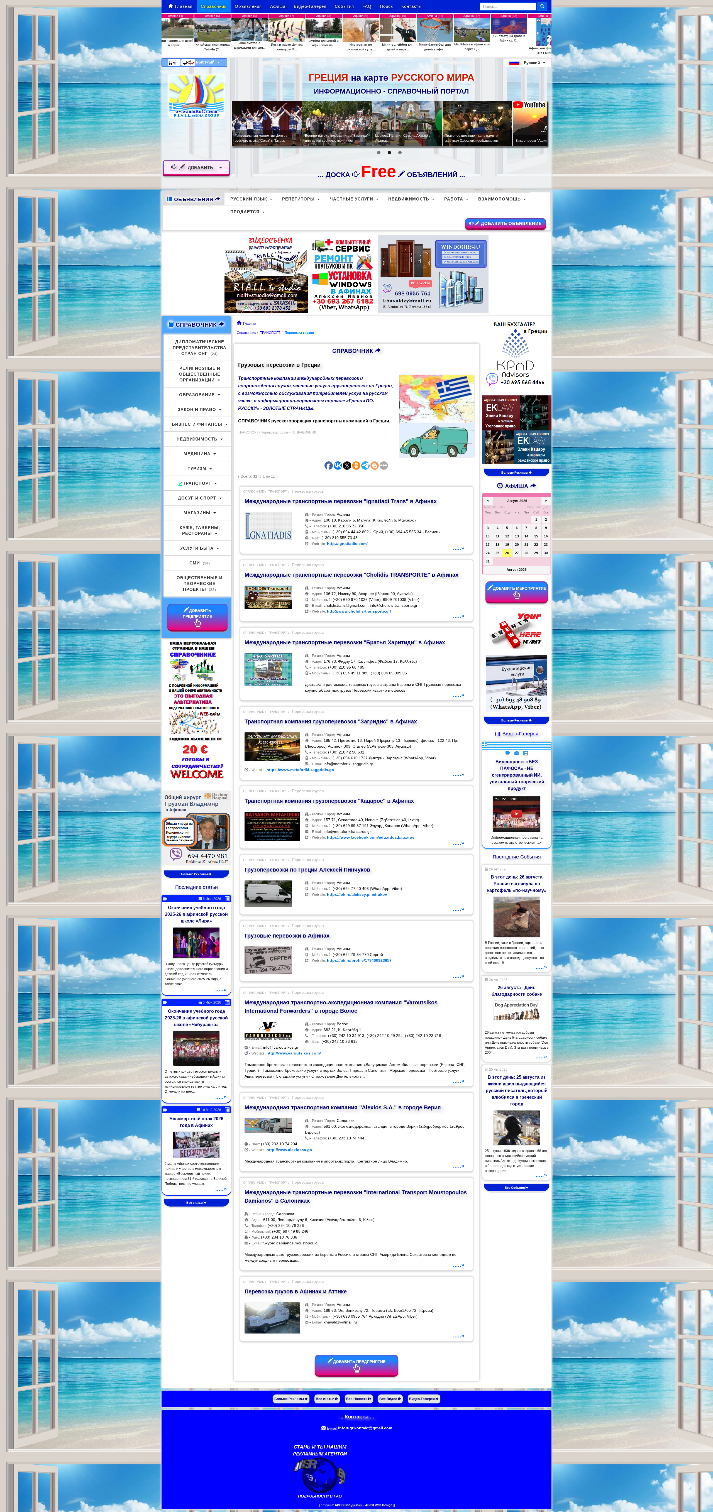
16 (546, 536)
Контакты (411, 6)
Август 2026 (517, 570)
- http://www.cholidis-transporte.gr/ (349, 611)
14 (526, 536)
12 (507, 536)
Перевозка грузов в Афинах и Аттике (296, 1291)
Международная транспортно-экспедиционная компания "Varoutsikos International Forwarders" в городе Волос (341, 1006)
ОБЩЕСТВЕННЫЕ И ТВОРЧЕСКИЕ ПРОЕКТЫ (200, 583)
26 (507, 553)
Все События (515, 1187)
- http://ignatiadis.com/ (338, 543)
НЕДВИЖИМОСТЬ (408, 199)
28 (526, 553)
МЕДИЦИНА (197, 453)
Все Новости (357, 1399)
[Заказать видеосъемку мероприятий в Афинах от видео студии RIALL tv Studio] (266, 273)
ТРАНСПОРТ (270, 333)
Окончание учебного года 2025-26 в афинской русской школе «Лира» (196, 914)
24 (488, 553)
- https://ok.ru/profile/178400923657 (350, 960)
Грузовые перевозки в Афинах (287, 936)
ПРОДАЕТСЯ (245, 211)
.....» (458, 548)
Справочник (213, 6)
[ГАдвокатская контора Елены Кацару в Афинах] (516, 429)
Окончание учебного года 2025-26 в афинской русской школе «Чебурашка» (196, 1018)
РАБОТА (453, 199)
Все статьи (195, 1202)
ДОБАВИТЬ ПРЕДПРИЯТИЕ (359, 1361)
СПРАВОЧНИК (353, 351)
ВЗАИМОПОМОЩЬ (499, 199)
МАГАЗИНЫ (197, 512)
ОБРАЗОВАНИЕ (197, 394)
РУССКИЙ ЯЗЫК (248, 199)
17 (488, 545)
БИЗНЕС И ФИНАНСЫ (197, 424)
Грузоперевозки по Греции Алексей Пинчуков (307, 870)
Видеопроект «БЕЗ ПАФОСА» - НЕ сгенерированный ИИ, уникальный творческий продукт (516, 775)
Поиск (386, 6)
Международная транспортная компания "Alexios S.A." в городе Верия (343, 1107)
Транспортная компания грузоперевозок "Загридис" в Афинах (331, 721)
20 (517, 545)
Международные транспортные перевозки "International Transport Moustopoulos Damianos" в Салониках (356, 1196)
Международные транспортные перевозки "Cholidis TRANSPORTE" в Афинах (351, 575)
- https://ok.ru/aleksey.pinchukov (347, 894)
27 (517, 553)
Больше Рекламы (195, 874)
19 (507, 545)
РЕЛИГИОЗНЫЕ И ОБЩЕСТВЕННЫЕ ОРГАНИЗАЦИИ (199, 374)
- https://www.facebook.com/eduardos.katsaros (361, 837)
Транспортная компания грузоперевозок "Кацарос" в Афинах (329, 801)
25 (497, 553)
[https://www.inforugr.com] (196, 96)
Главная (183, 6)
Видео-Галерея (310, 6)
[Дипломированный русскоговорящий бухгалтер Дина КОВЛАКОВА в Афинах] (516, 683)
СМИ (199, 563)
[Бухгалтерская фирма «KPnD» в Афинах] (516, 354)
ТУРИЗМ (197, 468)
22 (536, 545)
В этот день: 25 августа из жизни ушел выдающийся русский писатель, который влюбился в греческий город (517, 1090)
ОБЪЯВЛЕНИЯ (193, 199)
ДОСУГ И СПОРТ (197, 498)
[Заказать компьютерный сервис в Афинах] (343, 273)
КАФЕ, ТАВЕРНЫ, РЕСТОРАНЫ (200, 530)
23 (546, 545)
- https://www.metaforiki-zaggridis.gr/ (291, 769)
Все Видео (388, 1399)
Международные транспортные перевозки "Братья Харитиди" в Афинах (345, 642)
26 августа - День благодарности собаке (517, 991)
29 (536, 553)
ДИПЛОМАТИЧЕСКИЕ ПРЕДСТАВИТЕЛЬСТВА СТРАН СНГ (199, 347)
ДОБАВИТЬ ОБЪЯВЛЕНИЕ (511, 223)
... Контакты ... (356, 1417)
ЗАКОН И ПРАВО (197, 409)
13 (517, 536)
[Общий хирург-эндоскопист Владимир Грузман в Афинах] (196, 828)
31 (488, 561)
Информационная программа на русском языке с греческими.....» (517, 840)
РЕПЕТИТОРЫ (298, 199)
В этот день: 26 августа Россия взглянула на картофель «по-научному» (516, 884)
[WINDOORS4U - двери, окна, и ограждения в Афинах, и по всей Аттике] (433, 273)
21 (526, 545)
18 (497, 545)
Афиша (277, 6)
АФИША (516, 486)
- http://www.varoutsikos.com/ (284, 1053)
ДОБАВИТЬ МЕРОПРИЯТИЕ (519, 588)
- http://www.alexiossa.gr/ (280, 1150)
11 (497, 536)
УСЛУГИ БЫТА (197, 548)
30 (546, 553)
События (344, 6)
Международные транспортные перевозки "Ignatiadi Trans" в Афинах (341, 501)
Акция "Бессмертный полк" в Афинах (334, 141)
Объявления (248, 6)
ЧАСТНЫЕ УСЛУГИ (351, 199)
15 (536, 536)
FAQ (367, 6)
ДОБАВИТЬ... (202, 167)
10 (488, 536)
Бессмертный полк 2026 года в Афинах (196, 1122)
